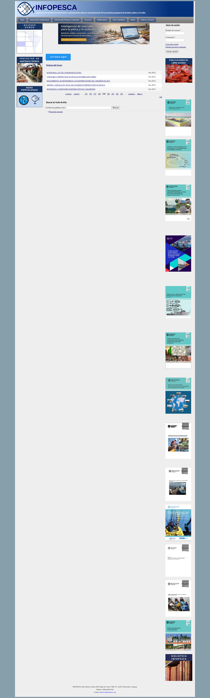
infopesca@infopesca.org (107, 692)
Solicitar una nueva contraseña (175, 47)
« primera (68, 94)
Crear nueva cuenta (171, 44)
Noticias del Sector (54, 65)
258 (99, 94)
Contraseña (170, 37)
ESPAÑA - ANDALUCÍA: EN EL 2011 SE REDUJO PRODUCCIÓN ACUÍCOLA (76, 85)
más (160, 97)
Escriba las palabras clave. (56, 108)
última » (140, 94)
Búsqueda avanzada (56, 112)
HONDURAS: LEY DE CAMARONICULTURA (64, 73)
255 (86, 94)
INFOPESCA (56, 7)
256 (90, 94)
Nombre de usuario (173, 30)
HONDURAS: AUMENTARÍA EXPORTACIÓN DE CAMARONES (71, 89)
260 (108, 94)
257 (95, 94)
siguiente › (131, 94)
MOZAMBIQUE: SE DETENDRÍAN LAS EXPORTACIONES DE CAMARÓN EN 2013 (78, 81)
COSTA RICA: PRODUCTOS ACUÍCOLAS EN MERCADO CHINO (71, 77)
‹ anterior (76, 94)
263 (121, 94)
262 (117, 94)
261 (113, 94)
